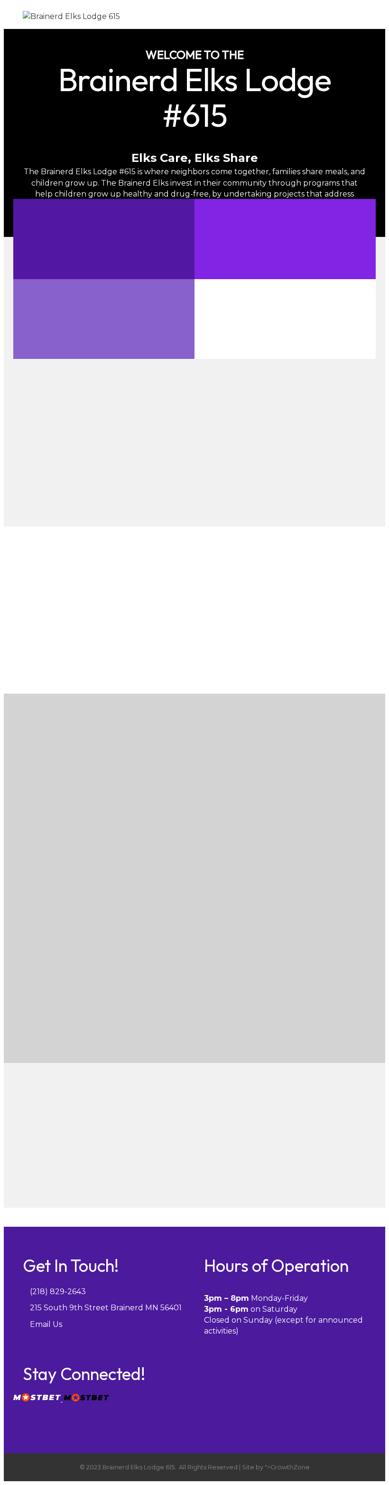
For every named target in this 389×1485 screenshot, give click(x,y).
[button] (104, 1005)
